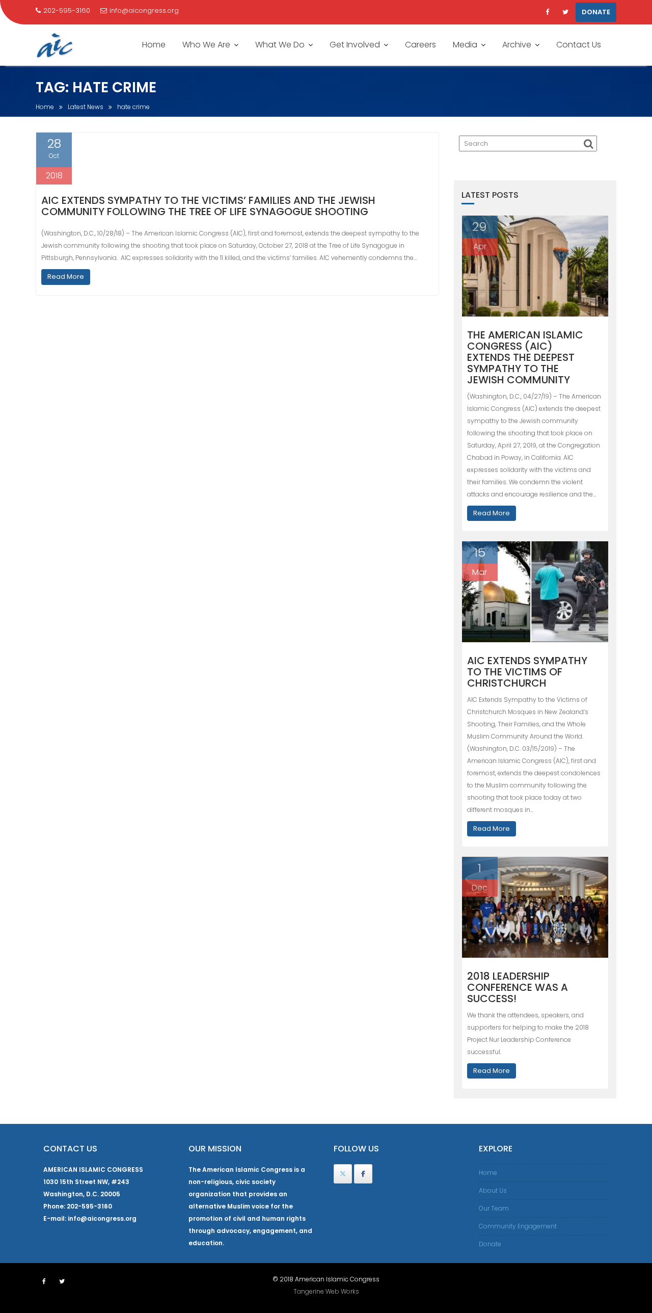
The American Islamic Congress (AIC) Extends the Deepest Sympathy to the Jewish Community (525, 357)
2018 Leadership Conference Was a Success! (517, 987)
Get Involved (355, 44)
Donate (490, 1244)
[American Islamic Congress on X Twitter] (343, 1174)
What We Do (280, 44)
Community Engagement (518, 1226)
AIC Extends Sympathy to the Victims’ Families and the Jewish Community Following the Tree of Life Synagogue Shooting (208, 206)
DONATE (596, 12)
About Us (493, 1190)
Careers (420, 44)
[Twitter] (565, 12)
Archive (516, 44)
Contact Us (578, 44)
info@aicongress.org (144, 10)
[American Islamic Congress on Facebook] (363, 1174)
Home (154, 44)
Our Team (494, 1208)
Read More (65, 276)
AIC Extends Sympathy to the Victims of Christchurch (527, 671)
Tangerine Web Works (326, 1291)
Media (465, 44)
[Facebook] (547, 12)
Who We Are (206, 44)
